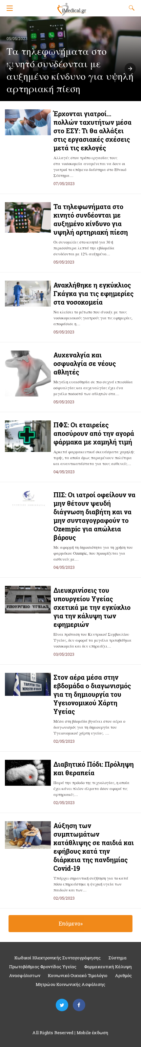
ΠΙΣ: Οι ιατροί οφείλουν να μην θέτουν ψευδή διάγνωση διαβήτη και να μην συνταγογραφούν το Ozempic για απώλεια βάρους (94, 516)
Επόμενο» (71, 923)
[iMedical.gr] (71, 6)
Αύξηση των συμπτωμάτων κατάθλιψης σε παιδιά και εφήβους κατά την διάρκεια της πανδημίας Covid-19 (93, 846)
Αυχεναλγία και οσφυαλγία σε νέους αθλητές (84, 363)
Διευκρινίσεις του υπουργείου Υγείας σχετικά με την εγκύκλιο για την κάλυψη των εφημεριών (92, 607)
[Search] (130, 8)
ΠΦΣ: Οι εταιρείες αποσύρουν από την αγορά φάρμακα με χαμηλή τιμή (93, 433)
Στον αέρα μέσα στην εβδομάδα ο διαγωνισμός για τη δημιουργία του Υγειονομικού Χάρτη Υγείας (92, 694)
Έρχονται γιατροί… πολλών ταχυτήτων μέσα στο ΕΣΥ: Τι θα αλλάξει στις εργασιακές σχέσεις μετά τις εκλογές (92, 130)
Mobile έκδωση (93, 1033)
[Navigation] (8, 8)
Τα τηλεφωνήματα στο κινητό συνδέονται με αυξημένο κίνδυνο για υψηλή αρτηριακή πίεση (90, 219)
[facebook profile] (79, 1005)
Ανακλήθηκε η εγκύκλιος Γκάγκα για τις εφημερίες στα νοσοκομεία (93, 293)
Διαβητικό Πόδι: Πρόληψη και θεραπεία (93, 768)
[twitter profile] (62, 1005)
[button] (10, 68)
